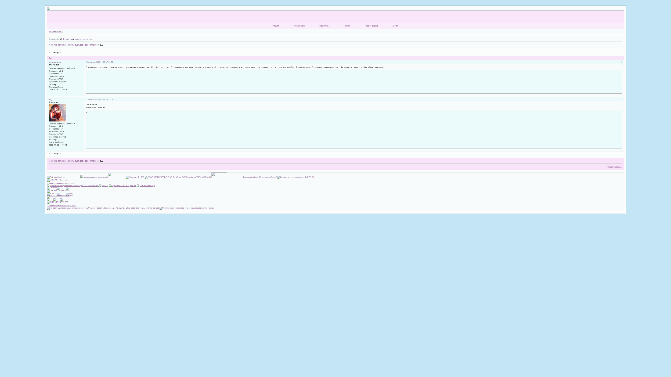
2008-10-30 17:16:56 (104, 62)
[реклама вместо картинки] (96, 177)
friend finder (71, 205)
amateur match (68, 183)
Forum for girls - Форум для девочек (69, 45)
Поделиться (91, 62)
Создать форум (614, 167)
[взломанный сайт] (251, 177)
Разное (94, 45)
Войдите (67, 39)
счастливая (55, 62)
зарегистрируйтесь (83, 39)
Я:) (50, 99)
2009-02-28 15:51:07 (104, 99)
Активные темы (56, 31)
